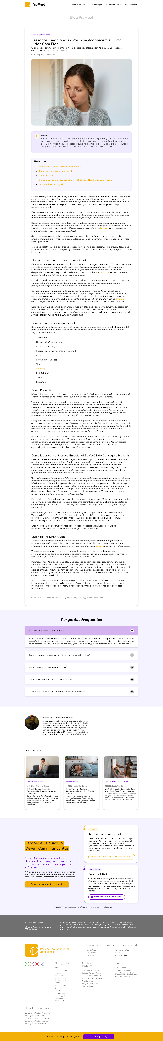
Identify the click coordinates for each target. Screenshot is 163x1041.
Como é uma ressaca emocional (55, 171)
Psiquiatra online (88, 981)
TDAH (117, 953)
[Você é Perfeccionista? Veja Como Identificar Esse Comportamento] (120, 767)
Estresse (34, 35)
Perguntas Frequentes (63, 993)
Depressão (91, 953)
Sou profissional (111, 5)
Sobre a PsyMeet (61, 985)
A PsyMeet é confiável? (91, 970)
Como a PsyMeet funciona (92, 973)
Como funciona (78, 5)
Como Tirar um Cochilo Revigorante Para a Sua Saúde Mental (80, 791)
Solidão (40, 369)
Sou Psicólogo (60, 978)
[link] (35, 4)
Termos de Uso (61, 996)
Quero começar (94, 5)
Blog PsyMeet (131, 5)
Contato (58, 991)
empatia (120, 299)
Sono (68, 781)
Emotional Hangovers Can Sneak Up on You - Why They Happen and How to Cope (70, 598)
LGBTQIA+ (91, 955)
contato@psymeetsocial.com (125, 970)
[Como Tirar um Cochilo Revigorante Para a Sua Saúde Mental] (81, 767)
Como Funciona (61, 970)
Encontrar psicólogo (98, 1037)
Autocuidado (45, 35)
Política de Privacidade (59, 999)
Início (57, 968)
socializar (104, 272)
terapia (100, 546)
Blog (57, 988)
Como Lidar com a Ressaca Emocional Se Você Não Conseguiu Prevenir (76, 180)
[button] (81, 630)
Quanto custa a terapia (91, 976)
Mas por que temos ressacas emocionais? (60, 167)
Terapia (58, 973)
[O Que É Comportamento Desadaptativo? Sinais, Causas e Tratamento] (42, 767)
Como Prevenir (46, 175)
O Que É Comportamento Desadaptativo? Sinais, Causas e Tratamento (42, 791)
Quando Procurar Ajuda (51, 184)
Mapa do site (87, 986)
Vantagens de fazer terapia (93, 978)
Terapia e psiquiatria (90, 984)
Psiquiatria (59, 975)
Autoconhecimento (120, 781)
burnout (104, 228)
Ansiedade (39, 781)
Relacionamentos (122, 950)
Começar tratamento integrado (47, 884)
